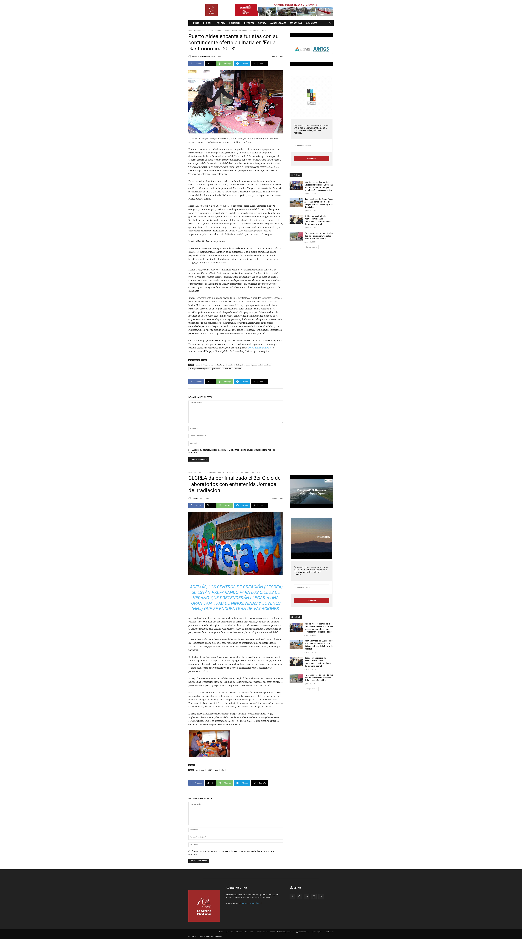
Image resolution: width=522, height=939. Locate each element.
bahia (198, 365)
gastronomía (257, 365)
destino (231, 365)
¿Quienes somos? (302, 932)
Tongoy (204, 360)
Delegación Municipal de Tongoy (214, 365)
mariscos (267, 365)
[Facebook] (292, 896)
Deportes (249, 23)
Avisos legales (278, 23)
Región (207, 23)
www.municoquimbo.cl (259, 348)
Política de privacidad (285, 932)
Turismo (238, 369)
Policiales (234, 23)
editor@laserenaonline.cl (250, 903)
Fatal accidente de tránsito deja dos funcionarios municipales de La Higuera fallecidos (318, 236)
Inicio (196, 23)
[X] (321, 896)
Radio (252, 932)
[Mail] (306, 896)
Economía (229, 932)
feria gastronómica (243, 365)
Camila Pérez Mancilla (202, 56)
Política (221, 23)
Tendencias (296, 23)
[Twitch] (314, 896)
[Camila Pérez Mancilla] (190, 56)
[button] (330, 23)
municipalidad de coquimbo (199, 369)
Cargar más (310, 247)
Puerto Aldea (227, 369)
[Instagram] (299, 896)
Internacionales (242, 932)
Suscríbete (311, 23)
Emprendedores (200, 30)
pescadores (216, 369)
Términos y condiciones (266, 932)
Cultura (262, 23)
